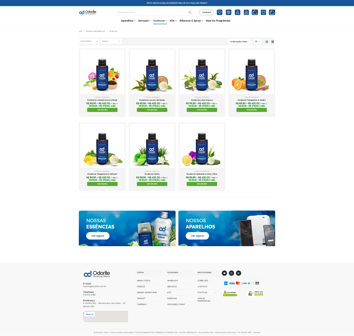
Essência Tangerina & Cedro (252, 100)
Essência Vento (152, 174)
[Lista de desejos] (263, 12)
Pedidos (141, 286)
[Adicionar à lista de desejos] (120, 60)
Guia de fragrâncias (218, 20)
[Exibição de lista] (272, 41)
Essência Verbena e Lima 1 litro (202, 174)
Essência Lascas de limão (152, 100)
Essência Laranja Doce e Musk (102, 100)
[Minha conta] (246, 12)
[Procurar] (190, 12)
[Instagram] (231, 273)
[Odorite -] (88, 12)
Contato (202, 286)
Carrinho (142, 304)
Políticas (202, 292)
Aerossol (143, 20)
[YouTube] (224, 273)
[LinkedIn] (238, 273)
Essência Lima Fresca (202, 100)
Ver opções (102, 110)
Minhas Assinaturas (147, 292)
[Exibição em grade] (266, 41)
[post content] (102, 72)
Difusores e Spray (190, 20)
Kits (172, 20)
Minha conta (143, 280)
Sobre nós (203, 280)
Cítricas (98, 97)
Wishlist (141, 298)
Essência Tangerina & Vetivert (102, 174)
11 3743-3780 (89, 294)
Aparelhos (127, 20)
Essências (159, 20)
